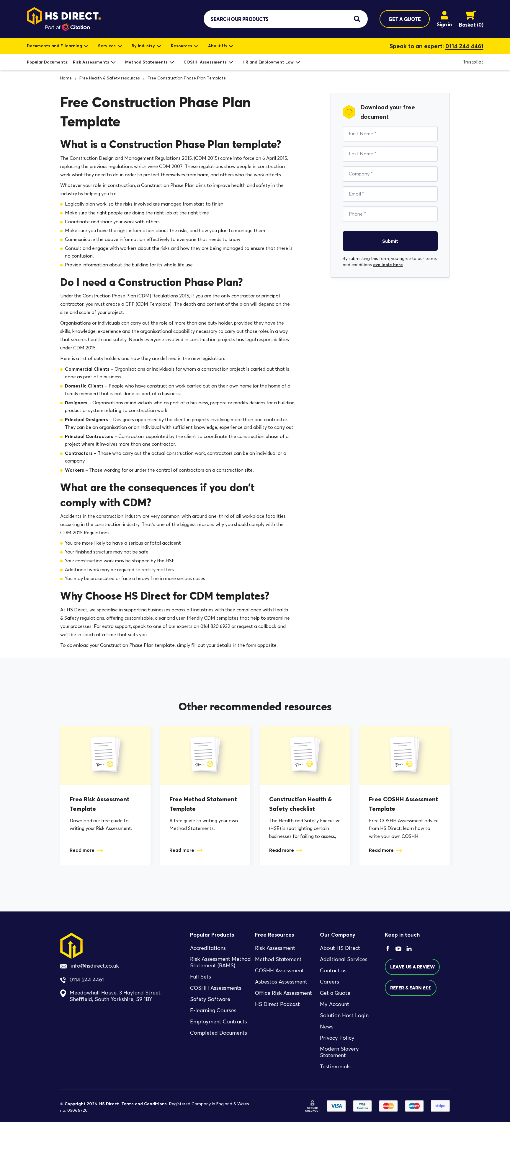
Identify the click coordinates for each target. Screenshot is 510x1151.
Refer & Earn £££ (410, 988)
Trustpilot (473, 62)
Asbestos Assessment (281, 981)
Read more (82, 850)
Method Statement (278, 959)
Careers (329, 981)
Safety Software (210, 999)
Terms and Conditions (144, 1103)
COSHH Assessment (279, 970)
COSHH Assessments (205, 62)
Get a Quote (335, 992)
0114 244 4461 (464, 46)
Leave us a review (412, 967)
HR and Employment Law (268, 62)
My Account (334, 1004)
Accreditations (208, 948)
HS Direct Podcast (277, 1004)
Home (66, 78)
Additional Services (343, 959)
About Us (217, 45)
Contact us (333, 970)
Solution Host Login (344, 1015)
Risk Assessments (91, 62)
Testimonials (335, 1066)
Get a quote (404, 19)
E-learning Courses (213, 1010)
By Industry (143, 45)
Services (107, 45)
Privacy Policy (337, 1037)
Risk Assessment (275, 948)
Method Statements (146, 62)
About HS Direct (340, 948)
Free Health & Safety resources (109, 78)
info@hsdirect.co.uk (95, 966)
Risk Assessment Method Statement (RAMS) (220, 962)
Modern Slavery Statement (339, 1052)
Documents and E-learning (54, 45)
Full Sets (200, 976)
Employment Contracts (218, 1021)
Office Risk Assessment (283, 992)
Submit (390, 241)
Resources (181, 45)
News (327, 1026)
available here (388, 264)
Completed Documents (218, 1033)
